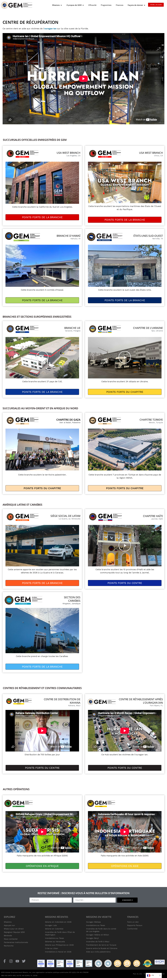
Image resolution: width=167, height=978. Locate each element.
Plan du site (137, 974)
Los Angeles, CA (73, 156)
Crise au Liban (51, 948)
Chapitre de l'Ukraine (148, 328)
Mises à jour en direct (14, 929)
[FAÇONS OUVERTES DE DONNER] (144, 5)
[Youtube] (17, 961)
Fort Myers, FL (156, 705)
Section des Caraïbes (72, 599)
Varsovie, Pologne (72, 331)
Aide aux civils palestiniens (98, 952)
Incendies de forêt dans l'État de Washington (60, 933)
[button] (124, 182)
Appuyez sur (9, 925)
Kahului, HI (75, 239)
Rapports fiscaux (134, 925)
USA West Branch (68, 153)
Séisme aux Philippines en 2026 (59, 945)
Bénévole (8, 935)
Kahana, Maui (74, 705)
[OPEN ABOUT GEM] (83, 5)
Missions (7, 922)
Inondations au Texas (54, 938)
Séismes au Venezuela (55, 941)
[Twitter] (23, 961)
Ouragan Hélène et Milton (97, 935)
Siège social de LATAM (65, 516)
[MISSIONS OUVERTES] (61, 5)
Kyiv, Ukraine (157, 331)
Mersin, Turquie (156, 422)
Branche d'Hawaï (68, 236)
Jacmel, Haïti (157, 519)
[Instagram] (10, 961)
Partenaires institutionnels (16, 942)
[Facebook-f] (4, 961)
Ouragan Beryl (92, 938)
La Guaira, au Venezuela (69, 519)
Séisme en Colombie (54, 929)
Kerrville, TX (157, 239)
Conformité (132, 929)
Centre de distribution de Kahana (62, 700)
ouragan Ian (50, 28)
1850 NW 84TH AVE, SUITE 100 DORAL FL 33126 (19, 975)
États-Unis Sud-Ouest (148, 236)
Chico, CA (158, 156)
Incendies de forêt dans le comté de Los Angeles (101, 930)
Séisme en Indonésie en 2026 (58, 922)
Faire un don (133, 922)
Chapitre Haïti (153, 516)
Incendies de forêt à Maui (97, 941)
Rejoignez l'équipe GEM (14, 932)
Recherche (8, 946)
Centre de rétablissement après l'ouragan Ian (141, 700)
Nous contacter (11, 939)
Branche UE (72, 328)
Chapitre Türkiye (151, 419)
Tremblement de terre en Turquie (101, 945)
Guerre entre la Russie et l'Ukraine (101, 948)
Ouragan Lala (51, 925)
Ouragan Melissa (93, 922)
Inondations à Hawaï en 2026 (58, 952)
